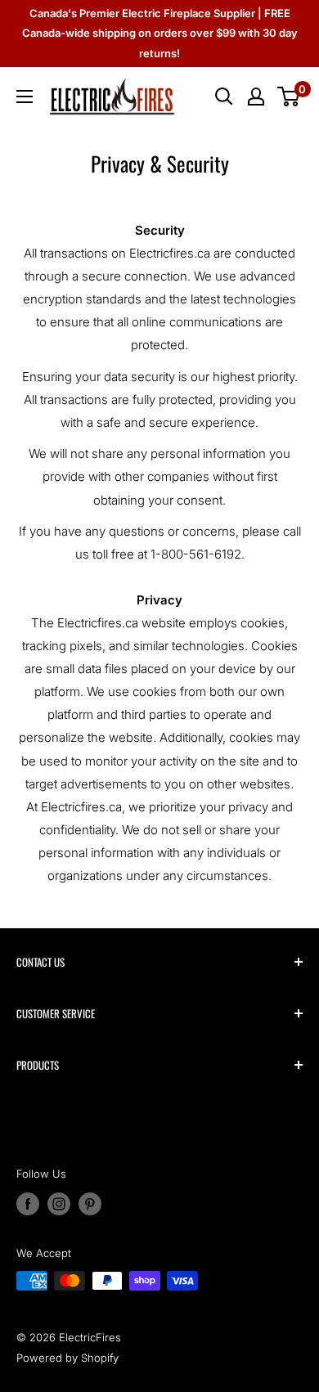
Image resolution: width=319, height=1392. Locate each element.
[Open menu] (24, 96)
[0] (289, 96)
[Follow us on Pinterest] (90, 1203)
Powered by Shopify (67, 1357)
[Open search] (224, 97)
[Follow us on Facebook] (27, 1203)
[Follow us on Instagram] (58, 1203)
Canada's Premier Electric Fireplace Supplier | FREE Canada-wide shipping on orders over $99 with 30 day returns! (160, 33)
